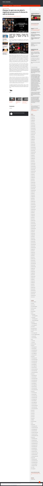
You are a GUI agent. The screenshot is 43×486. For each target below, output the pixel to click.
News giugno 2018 (34, 362)
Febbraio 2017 (33, 287)
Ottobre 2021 (33, 207)
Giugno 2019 (33, 252)
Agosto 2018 (33, 268)
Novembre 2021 (34, 206)
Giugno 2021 (33, 214)
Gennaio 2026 (33, 126)
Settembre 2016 (34, 295)
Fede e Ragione (6, 1)
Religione (33, 419)
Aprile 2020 (33, 236)
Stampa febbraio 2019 (34, 443)
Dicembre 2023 (33, 166)
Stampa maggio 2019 (34, 449)
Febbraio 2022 (33, 201)
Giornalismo (33, 326)
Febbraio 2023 (33, 182)
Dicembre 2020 (33, 223)
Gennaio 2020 (33, 241)
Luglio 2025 (33, 136)
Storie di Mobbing (34, 337)
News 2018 (33, 356)
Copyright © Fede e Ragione (17, 5)
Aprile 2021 (33, 217)
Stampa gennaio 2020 (34, 462)
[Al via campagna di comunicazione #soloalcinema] (12, 99)
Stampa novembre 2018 (35, 432)
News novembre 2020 (34, 405)
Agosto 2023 (33, 172)
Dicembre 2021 (33, 204)
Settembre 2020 (34, 228)
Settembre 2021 (34, 209)
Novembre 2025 (34, 129)
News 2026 (33, 418)
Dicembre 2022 (33, 185)
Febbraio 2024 (33, 163)
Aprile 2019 (33, 255)
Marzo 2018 (33, 274)
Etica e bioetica (33, 311)
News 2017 (33, 345)
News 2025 (33, 416)
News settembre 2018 (34, 372)
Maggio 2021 (33, 215)
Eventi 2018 (33, 314)
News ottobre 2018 (34, 370)
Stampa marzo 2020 (34, 465)
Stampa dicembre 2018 (35, 427)
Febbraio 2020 (33, 239)
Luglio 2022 (33, 193)
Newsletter (10, 5)
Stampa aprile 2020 (34, 459)
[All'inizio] (39, 482)
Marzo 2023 (33, 180)
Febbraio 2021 (33, 220)
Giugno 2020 (33, 233)
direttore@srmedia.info (34, 110)
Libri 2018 (33, 340)
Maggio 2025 (33, 139)
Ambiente (33, 303)
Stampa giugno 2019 (34, 446)
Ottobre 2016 (33, 293)
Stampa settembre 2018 (35, 435)
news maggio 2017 (34, 353)
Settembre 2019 (34, 247)
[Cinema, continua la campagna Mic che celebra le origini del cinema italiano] (19, 99)
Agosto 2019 (33, 249)
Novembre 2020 (34, 225)
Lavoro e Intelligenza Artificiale (36, 334)
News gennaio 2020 (34, 397)
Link (31, 104)
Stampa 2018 (33, 424)
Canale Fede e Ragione (6, 8)
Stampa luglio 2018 (34, 430)
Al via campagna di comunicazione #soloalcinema (11, 102)
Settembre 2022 (34, 190)
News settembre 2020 (34, 408)
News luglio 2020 (34, 400)
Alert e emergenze (34, 301)
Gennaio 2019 (33, 260)
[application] (35, 18)
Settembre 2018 (34, 266)
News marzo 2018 (34, 367)
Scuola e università (34, 421)
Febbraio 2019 (33, 258)
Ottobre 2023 (33, 169)
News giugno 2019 (34, 381)
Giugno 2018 (33, 271)
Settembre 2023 (34, 171)
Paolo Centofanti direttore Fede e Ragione (11, 16)
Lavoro (32, 331)
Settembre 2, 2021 (18, 16)
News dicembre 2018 (34, 359)
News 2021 (33, 410)
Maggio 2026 (33, 120)
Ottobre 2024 (33, 150)
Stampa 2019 (33, 437)
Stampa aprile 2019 (34, 440)
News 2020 (33, 391)
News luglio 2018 (34, 364)
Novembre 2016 (34, 292)
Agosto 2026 (33, 115)
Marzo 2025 (33, 142)
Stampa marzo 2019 (34, 451)
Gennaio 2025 (33, 145)
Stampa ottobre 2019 (34, 454)
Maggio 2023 (33, 177)
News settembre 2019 (34, 389)
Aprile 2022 (33, 198)
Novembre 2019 (34, 244)
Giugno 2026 (33, 118)
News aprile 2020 (34, 394)
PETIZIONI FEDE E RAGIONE (35, 30)
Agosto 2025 (33, 134)
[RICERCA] (39, 9)
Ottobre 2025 (33, 131)
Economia (33, 309)
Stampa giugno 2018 (34, 429)
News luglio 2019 (34, 383)
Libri (32, 339)
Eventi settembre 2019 (35, 320)
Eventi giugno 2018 (35, 315)
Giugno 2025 (33, 137)
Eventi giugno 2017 (34, 323)
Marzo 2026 (33, 123)
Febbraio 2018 (33, 276)
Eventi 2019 (33, 317)
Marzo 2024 (33, 161)
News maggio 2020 (34, 402)
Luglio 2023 (33, 174)
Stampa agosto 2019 (34, 438)
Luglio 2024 (33, 155)
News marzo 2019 (34, 386)
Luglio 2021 (33, 212)
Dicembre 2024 (33, 147)
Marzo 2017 (33, 285)
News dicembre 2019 (34, 378)
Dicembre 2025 (33, 128)
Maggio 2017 (33, 282)
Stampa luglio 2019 (34, 448)
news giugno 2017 (34, 351)
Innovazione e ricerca (34, 328)
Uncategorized (33, 468)
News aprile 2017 (34, 348)
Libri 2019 (33, 342)
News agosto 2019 (34, 375)
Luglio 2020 (33, 231)
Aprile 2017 (33, 284)
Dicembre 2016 (33, 290)
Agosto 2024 (33, 153)
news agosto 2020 (34, 392)
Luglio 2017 (33, 279)
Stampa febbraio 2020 (34, 460)
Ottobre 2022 (33, 188)
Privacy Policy (5, 5)
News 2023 (33, 413)
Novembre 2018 (34, 263)
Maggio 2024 (33, 158)
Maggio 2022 (33, 196)
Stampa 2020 (33, 457)
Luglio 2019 (33, 250)
